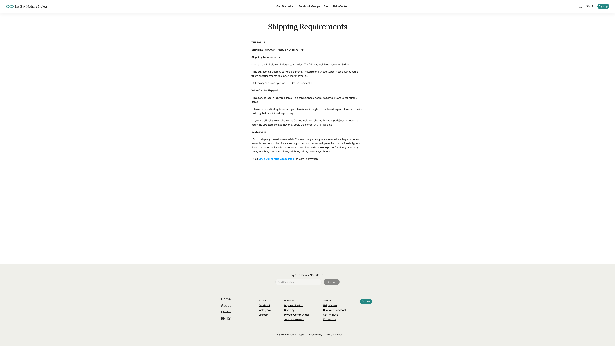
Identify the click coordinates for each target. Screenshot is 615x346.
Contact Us (329, 319)
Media (226, 312)
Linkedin (263, 314)
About (226, 306)
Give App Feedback (334, 310)
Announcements (294, 319)
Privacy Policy (315, 334)
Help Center (330, 305)
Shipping (289, 310)
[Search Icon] (580, 6)
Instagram (265, 310)
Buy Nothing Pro (293, 305)
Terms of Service (334, 334)
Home (225, 299)
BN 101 (226, 319)
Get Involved (330, 314)
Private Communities (296, 314)
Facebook (264, 305)
